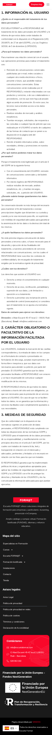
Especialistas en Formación (15, 543)
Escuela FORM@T (11, 556)
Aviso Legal (8, 597)
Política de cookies (11, 615)
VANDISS (36, 722)
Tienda (6, 580)
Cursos (6, 550)
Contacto (7, 574)
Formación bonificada (12, 562)
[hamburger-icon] (48, 5)
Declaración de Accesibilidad (16, 628)
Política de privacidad (12, 603)
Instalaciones (9, 568)
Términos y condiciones (13, 622)
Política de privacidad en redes (17, 609)
